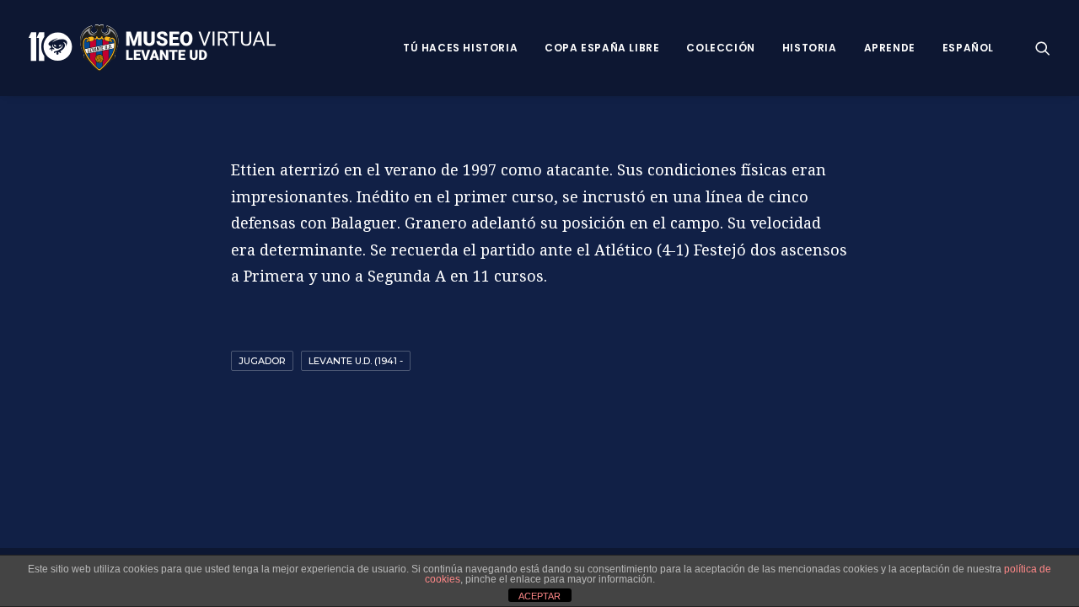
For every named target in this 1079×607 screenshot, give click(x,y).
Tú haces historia (460, 47)
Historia (809, 47)
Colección (720, 47)
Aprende (889, 47)
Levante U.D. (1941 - (356, 361)
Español (968, 47)
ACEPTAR (539, 596)
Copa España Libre (602, 47)
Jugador (262, 361)
